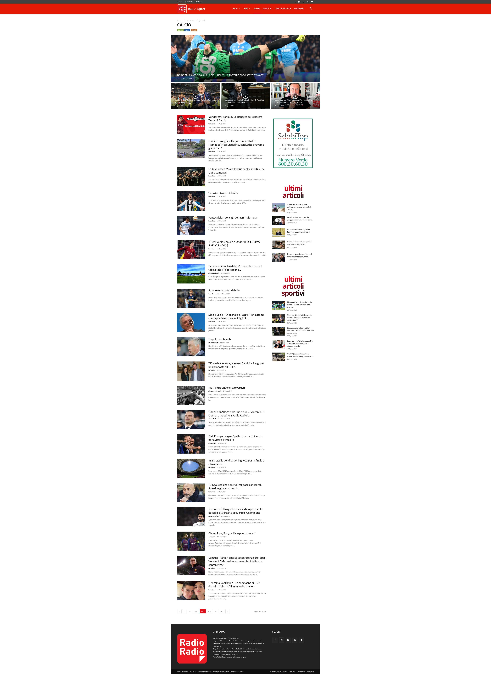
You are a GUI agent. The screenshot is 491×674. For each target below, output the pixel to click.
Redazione (178, 79)
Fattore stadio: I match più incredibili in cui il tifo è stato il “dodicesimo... (235, 267)
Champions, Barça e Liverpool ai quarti (231, 533)
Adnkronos (211, 537)
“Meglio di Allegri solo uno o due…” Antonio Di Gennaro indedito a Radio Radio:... (236, 413)
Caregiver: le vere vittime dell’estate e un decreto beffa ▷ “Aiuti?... (299, 206)
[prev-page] (179, 611)
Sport (257, 9)
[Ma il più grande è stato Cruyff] (191, 395)
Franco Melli (212, 443)
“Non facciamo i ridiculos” (223, 193)
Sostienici (299, 9)
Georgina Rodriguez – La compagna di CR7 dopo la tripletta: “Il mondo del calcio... (234, 584)
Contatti (292, 672)
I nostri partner (283, 9)
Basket (180, 30)
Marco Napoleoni (213, 516)
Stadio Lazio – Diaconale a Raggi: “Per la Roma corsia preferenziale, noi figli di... (236, 316)
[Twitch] (303, 2)
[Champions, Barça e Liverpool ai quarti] (191, 541)
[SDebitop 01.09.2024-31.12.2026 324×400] (293, 168)
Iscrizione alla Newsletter (305, 672)
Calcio (192, 21)
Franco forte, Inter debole (224, 290)
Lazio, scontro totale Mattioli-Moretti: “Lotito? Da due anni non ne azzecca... (300, 330)
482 (209, 611)
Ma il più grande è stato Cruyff (226, 387)
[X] (308, 2)
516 (221, 611)
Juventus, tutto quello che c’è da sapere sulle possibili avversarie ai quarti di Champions (235, 510)
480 (196, 611)
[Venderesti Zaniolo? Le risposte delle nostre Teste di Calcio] (191, 124)
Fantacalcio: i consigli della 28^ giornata (232, 217)
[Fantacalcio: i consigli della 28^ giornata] (191, 225)
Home (179, 21)
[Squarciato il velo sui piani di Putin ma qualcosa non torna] (278, 232)
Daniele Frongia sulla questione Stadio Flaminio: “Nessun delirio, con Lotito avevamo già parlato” (236, 144)
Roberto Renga (213, 342)
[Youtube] (312, 2)
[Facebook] (295, 2)
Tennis (194, 30)
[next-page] (227, 611)
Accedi (180, 2)
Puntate (267, 9)
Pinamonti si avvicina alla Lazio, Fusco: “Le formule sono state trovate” (299, 304)
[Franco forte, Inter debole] (191, 298)
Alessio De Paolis (213, 273)
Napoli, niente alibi (219, 339)
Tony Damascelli (213, 294)
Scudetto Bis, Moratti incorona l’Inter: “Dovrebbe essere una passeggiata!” (299, 317)
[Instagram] (299, 2)
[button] (311, 9)
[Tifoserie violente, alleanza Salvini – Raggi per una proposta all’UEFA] (191, 371)
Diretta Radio (189, 2)
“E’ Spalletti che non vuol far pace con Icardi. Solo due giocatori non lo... (235, 486)
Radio (235, 9)
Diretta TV (199, 2)
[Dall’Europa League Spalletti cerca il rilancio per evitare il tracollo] (191, 444)
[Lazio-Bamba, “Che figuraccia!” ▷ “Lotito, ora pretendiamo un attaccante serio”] (295, 96)
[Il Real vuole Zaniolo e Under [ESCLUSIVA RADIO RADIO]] (191, 249)
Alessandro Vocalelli (214, 391)
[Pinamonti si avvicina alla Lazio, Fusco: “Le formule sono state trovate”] (245, 58)
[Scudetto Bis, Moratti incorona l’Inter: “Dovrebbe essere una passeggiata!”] (195, 96)
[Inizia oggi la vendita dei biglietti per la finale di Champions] (191, 468)
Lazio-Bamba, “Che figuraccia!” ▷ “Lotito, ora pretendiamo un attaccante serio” (300, 343)
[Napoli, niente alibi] (191, 346)
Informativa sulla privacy (278, 672)
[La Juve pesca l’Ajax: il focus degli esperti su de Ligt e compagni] (191, 176)
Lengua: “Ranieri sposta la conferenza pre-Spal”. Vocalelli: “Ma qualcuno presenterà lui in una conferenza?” (237, 561)
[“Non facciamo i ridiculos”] (191, 201)
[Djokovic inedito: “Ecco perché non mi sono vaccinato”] (278, 245)
